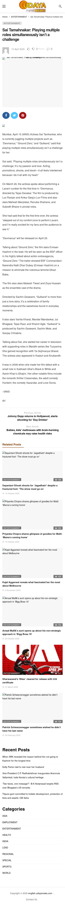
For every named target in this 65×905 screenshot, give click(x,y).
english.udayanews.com (40, 893)
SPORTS (6, 866)
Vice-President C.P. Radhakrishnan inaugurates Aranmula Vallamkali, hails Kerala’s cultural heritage (31, 775)
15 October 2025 (12, 493)
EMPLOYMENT (10, 822)
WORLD (6, 872)
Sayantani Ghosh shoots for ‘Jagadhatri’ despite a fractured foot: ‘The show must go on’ (29, 487)
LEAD (5, 847)
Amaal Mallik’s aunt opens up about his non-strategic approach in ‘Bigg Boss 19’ (31, 632)
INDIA (5, 841)
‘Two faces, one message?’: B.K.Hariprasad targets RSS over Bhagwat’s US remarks (30, 785)
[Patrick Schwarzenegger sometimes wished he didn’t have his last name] (32, 708)
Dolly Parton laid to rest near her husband (23, 766)
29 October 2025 (12, 638)
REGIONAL (8, 854)
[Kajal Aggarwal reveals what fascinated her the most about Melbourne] (32, 563)
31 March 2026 (11, 687)
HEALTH (6, 834)
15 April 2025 (18, 49)
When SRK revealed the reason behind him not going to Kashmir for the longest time (30, 758)
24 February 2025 (12, 735)
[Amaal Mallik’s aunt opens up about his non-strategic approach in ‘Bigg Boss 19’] (32, 611)
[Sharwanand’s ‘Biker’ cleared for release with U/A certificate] (32, 660)
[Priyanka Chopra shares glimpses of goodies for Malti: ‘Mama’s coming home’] (32, 515)
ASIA (4, 815)
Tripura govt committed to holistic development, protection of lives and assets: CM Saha (32, 795)
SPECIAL (7, 860)
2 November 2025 (13, 590)
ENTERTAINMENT (12, 23)
